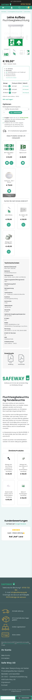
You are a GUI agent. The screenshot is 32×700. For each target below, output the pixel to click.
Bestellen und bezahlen (10, 674)
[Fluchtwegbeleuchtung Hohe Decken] (14, 52)
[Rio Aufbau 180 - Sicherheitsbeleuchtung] (23, 210)
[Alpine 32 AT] (23, 147)
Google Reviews (20, 524)
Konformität (21, 364)
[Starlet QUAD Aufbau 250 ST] (9, 486)
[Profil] (12, 7)
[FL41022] (6, 52)
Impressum (5, 682)
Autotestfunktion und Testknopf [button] (16, 72)
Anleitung (10, 364)
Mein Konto (5, 655)
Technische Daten (11, 78)
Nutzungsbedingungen (22, 643)
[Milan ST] (23, 486)
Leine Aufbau (27, 11)
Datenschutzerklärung (8, 643)
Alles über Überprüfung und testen (15, 668)
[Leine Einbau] (8, 210)
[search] (19, 7)
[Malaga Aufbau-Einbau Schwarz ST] (9, 458)
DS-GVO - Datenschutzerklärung (14, 677)
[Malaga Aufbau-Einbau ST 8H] (23, 458)
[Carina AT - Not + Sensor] (9, 175)
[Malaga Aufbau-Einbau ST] (8, 237)
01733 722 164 (26, 4)
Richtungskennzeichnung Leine (11, 107)
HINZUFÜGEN (17, 112)
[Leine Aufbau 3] (22, 52)
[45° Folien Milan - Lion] (9, 147)
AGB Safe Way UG (8, 679)
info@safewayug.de (19, 592)
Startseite (3, 11)
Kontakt (4, 685)
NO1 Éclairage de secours (16, 597)
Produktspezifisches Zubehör (12, 671)
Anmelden (5, 658)
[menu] (3, 7)
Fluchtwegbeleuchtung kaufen (15, 11)
